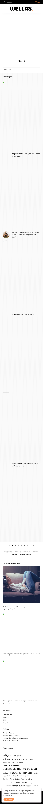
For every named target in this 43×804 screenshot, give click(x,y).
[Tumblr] (27, 545)
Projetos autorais (19, 776)
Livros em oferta (25, 554)
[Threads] (21, 545)
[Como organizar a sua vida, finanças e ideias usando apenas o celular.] (21, 678)
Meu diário (27, 552)
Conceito (6, 717)
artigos (7, 755)
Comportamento (17, 762)
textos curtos (18, 786)
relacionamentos (8, 783)
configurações (8, 795)
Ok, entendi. (9, 799)
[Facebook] (9, 545)
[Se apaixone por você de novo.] (6, 314)
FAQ (4, 720)
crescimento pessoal (11, 765)
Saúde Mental (20, 783)
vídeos (28, 786)
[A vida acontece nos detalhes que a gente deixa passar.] (6, 465)
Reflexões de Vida (23, 779)
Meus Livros (8, 552)
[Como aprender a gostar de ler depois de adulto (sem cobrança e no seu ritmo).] (6, 234)
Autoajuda (16, 755)
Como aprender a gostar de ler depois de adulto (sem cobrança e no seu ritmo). (25, 234)
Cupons (14, 554)
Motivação (27, 773)
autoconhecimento (12, 759)
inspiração (6, 773)
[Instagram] (12, 545)
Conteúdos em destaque (11, 563)
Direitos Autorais (9, 733)
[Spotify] (33, 545)
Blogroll (5, 722)
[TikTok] (15, 545)
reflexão (30, 776)
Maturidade (15, 773)
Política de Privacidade (11, 736)
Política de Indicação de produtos (15, 738)
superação (7, 786)
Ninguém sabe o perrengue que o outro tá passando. (26, 155)
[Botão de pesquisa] (38, 69)
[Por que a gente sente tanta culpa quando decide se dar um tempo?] (21, 631)
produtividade (7, 776)
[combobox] (20, 69)
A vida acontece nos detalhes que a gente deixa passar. (25, 464)
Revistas (18, 552)
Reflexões (8, 779)
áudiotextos (35, 786)
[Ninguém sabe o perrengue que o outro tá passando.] (6, 155)
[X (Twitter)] (18, 545)
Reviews (35, 552)
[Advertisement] (21, 35)
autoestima (6, 762)
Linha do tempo (8, 715)
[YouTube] (30, 545)
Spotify (30, 783)
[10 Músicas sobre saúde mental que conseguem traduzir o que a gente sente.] (21, 584)
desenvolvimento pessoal (20, 768)
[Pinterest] (24, 545)
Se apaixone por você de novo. (23, 314)
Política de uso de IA (10, 741)
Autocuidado (28, 759)
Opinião (35, 773)
